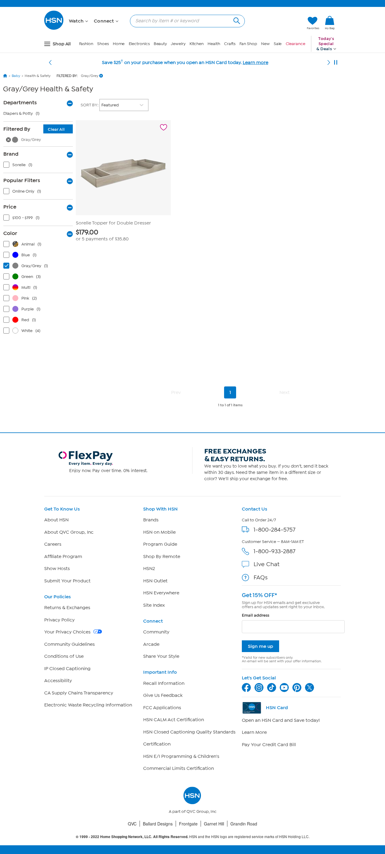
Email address (255, 615)
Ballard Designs (158, 824)
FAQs (261, 577)
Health (214, 43)
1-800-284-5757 (274, 529)
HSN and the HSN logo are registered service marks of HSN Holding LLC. (193, 836)
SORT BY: (90, 105)
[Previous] (50, 62)
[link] (329, 23)
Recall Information (163, 683)
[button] (274, 23)
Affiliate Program (63, 556)
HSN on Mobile (159, 532)
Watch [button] (77, 21)
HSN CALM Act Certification (173, 719)
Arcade (151, 644)
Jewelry (178, 43)
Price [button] (9, 206)
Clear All (56, 129)
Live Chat (266, 564)
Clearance (295, 43)
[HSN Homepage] (5, 76)
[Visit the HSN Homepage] (54, 28)
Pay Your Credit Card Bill (269, 744)
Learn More (254, 732)
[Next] (328, 62)
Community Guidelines (69, 644)
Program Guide (160, 544)
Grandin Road (243, 824)
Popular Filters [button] (21, 180)
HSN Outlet (155, 581)
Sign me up (260, 646)
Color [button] (10, 233)
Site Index (154, 605)
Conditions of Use (64, 656)
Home (119, 43)
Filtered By (34, 129)
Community (156, 632)
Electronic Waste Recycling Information (88, 705)
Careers (52, 544)
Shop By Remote (161, 556)
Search (236, 20)
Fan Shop (248, 43)
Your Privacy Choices (68, 632)
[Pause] (335, 62)
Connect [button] (104, 21)
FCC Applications (162, 707)
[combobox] (185, 20)
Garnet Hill (214, 824)
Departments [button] (20, 102)
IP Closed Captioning (67, 668)
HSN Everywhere (161, 593)
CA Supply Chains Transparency (78, 693)
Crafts (230, 43)
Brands (151, 520)
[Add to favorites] (163, 127)
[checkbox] (39, 166)
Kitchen (196, 43)
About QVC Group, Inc (69, 532)
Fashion (86, 43)
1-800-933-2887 (274, 551)
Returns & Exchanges (67, 607)
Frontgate (188, 824)
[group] (123, 235)
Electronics (139, 43)
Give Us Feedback (163, 695)
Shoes (103, 43)
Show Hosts (57, 568)
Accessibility (58, 680)
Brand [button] (10, 154)
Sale (278, 43)
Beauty (160, 43)
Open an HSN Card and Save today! (281, 720)
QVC (132, 824)
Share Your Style (161, 656)
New (265, 43)
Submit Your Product (67, 581)
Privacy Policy (59, 620)
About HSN (56, 520)
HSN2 (149, 568)
